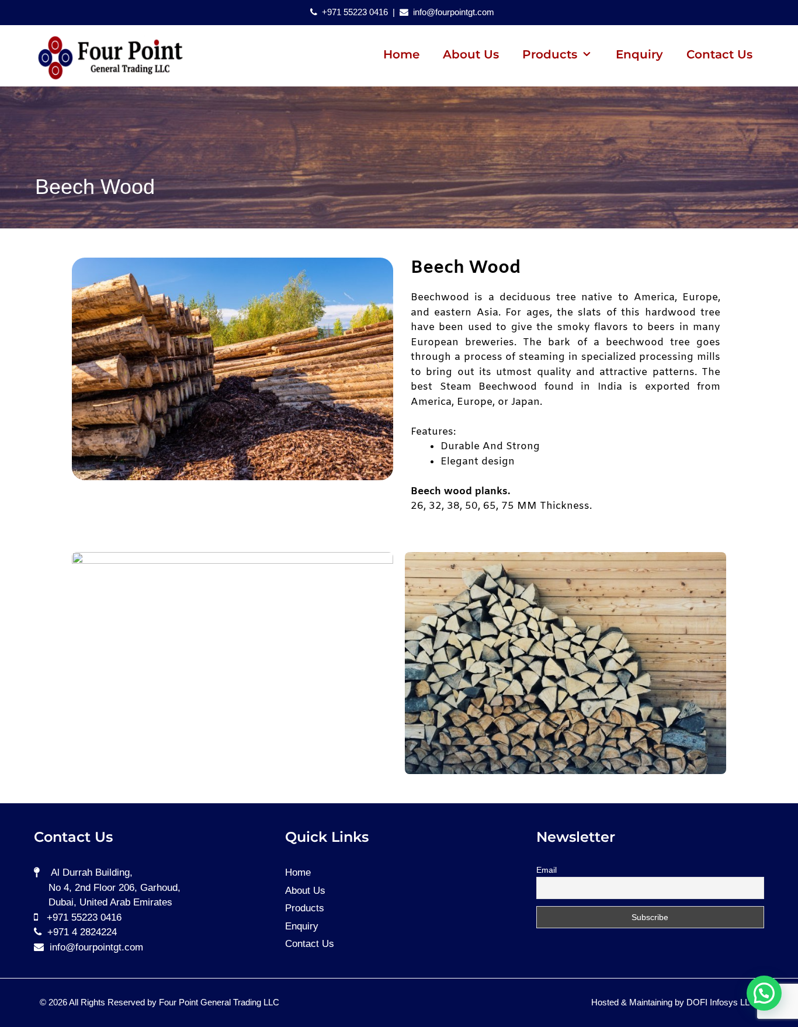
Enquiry (639, 54)
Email (546, 870)
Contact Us (719, 54)
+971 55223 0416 (354, 12)
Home (401, 54)
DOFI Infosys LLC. (722, 1002)
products (549, 54)
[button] (764, 993)
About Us (471, 54)
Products (304, 908)
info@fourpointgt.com (452, 12)
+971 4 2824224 (80, 932)
